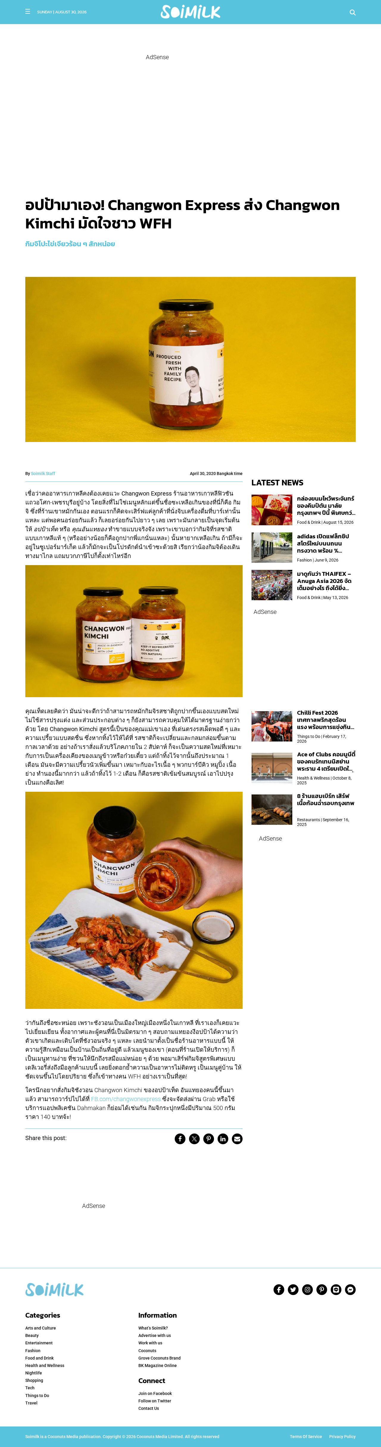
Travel (31, 1403)
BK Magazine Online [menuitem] (157, 1365)
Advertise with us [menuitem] (154, 1335)
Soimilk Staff (43, 473)
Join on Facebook (155, 1393)
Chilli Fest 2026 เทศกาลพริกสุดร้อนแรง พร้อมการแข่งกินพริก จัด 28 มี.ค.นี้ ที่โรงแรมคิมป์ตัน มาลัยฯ (325, 727)
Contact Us (148, 1408)
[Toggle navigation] (27, 11)
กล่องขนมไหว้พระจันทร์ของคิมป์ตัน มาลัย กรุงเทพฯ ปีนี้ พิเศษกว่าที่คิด (326, 509)
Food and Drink (39, 1358)
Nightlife (33, 1373)
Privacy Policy (342, 1436)
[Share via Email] (237, 1139)
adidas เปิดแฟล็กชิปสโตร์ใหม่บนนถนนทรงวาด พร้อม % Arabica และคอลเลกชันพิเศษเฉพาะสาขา (323, 550)
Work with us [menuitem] (150, 1343)
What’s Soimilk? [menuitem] (153, 1328)
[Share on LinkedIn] (223, 1139)
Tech (30, 1387)
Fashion (32, 1350)
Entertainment (39, 1343)
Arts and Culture (40, 1328)
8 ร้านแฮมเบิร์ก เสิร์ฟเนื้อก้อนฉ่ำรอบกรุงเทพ (326, 799)
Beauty (32, 1335)
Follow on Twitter (154, 1401)
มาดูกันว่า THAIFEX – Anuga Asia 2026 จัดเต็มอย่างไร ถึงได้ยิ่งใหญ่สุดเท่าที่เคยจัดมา (324, 584)
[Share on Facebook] (180, 1139)
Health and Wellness (44, 1365)
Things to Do (37, 1395)
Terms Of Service (306, 1436)
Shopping (34, 1380)
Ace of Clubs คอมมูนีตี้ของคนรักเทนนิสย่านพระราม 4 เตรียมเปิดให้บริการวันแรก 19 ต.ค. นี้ (326, 765)
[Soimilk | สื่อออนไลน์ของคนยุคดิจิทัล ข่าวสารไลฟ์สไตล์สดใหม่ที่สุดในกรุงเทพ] (190, 11)
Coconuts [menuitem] (147, 1350)
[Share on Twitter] (194, 1139)
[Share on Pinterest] (208, 1139)
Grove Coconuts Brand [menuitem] (159, 1358)
